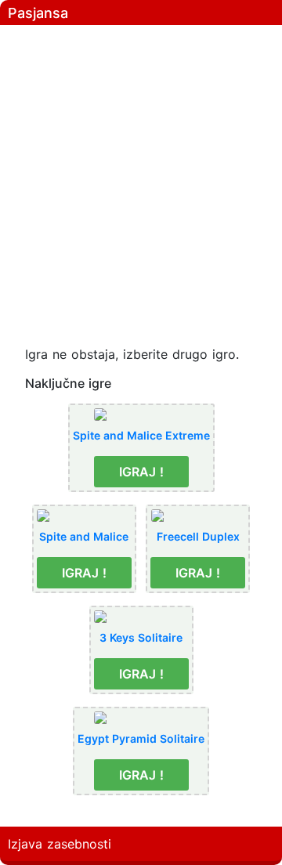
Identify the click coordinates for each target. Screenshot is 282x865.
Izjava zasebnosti (59, 844)
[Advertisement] (141, 172)
